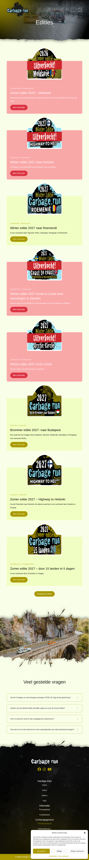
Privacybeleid (44, 809)
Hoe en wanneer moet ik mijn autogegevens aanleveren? (32, 719)
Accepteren (41, 851)
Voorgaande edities (44, 594)
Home (44, 785)
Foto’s (44, 790)
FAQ (44, 801)
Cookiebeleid (53, 856)
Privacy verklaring (63, 856)
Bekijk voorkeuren (77, 851)
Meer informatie (19, 107)
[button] (85, 833)
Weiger (59, 851)
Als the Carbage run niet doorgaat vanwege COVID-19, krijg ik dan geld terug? (40, 697)
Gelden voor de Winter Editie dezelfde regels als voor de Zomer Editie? (37, 708)
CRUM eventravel (44, 824)
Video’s (44, 795)
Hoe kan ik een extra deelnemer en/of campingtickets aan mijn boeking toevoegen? (42, 729)
